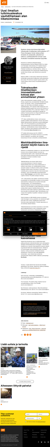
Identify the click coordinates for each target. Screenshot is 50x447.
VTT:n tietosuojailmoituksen (40, 421)
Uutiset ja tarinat (44, 430)
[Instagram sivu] (48, 442)
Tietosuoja (26, 437)
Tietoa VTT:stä (26, 430)
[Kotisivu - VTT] (4, 2)
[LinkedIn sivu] (44, 442)
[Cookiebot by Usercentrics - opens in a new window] (42, 212)
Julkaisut (25, 434)
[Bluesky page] (41, 442)
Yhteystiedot (34, 434)
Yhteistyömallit (43, 432)
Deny (11, 233)
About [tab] (40, 215)
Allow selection (25, 233)
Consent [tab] (10, 215)
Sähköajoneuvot (29, 323)
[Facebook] (25, 335)
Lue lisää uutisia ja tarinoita (25, 381)
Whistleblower (34, 437)
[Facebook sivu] (38, 442)
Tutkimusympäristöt (35, 432)
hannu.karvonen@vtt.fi (8, 72)
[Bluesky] (30, 335)
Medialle (42, 434)
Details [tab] (25, 215)
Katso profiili (8, 81)
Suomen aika (43, 437)
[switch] (19, 230)
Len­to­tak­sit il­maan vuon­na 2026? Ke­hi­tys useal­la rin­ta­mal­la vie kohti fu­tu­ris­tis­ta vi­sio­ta (34, 313)
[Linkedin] (28, 335)
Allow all (39, 233)
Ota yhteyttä (8, 77)
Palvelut (25, 432)
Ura (32, 430)
